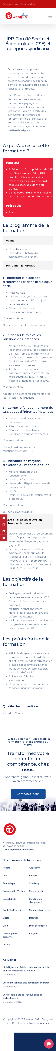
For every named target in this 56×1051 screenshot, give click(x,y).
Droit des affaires (38, 925)
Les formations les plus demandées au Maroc (26, 982)
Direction (34, 918)
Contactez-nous (28, 794)
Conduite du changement (35, 901)
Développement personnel (11, 935)
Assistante (34, 867)
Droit (5, 925)
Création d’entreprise (40, 910)
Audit (5, 875)
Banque (33, 875)
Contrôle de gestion (13, 910)
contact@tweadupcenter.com (18, 849)
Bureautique (9, 883)
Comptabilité (9, 899)
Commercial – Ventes (14, 891)
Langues (33, 933)
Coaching (34, 883)
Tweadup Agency (39, 1023)
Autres (6, 944)
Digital (6, 918)
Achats (6, 867)
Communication (37, 891)
